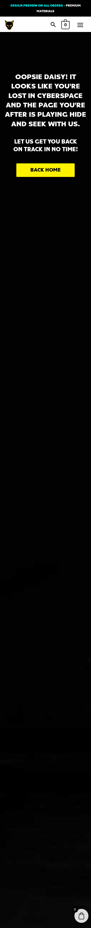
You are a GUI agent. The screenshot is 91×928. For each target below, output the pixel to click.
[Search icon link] (53, 25)
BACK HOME (45, 170)
